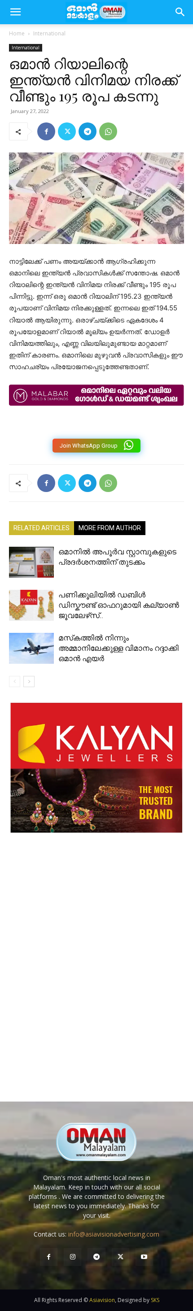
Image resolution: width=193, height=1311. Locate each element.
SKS (155, 1300)
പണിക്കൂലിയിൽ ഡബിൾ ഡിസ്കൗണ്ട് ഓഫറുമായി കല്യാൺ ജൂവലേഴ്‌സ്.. (118, 605)
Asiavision (102, 1300)
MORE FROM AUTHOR (110, 527)
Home (17, 33)
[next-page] (29, 681)
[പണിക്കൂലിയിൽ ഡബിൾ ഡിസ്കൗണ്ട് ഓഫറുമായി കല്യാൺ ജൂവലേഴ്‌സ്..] (31, 605)
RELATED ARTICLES (41, 527)
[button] (180, 12)
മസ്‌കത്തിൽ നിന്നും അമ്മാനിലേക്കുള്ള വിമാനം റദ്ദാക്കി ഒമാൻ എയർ (118, 648)
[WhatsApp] (108, 131)
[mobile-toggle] (15, 12)
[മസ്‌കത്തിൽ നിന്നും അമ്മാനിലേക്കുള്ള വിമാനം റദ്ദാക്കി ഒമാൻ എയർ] (31, 648)
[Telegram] (87, 131)
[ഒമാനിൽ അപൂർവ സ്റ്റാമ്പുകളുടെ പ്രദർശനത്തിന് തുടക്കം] (31, 562)
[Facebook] (46, 131)
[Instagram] (72, 1257)
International (49, 33)
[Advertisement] (96, 976)
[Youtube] (144, 1257)
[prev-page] (14, 681)
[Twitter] (67, 131)
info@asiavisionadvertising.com (113, 1234)
